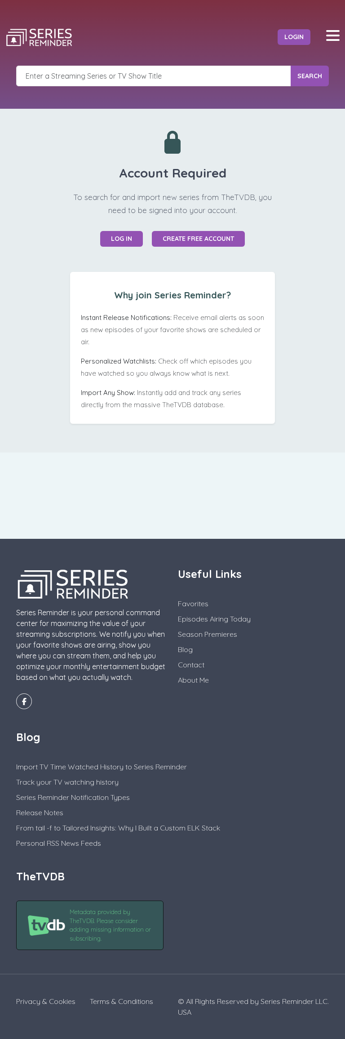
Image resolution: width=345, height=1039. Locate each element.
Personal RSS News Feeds (58, 843)
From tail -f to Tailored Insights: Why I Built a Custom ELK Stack (118, 827)
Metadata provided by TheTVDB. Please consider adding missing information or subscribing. (110, 925)
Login (294, 37)
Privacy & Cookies (45, 1001)
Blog (185, 649)
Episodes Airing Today (214, 618)
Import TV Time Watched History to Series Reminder (101, 766)
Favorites (193, 603)
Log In (121, 239)
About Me (193, 679)
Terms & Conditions (121, 1001)
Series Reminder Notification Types (73, 797)
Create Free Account (198, 239)
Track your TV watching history (67, 781)
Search (309, 76)
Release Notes (39, 812)
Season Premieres (207, 634)
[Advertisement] (172, 494)
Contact (191, 664)
